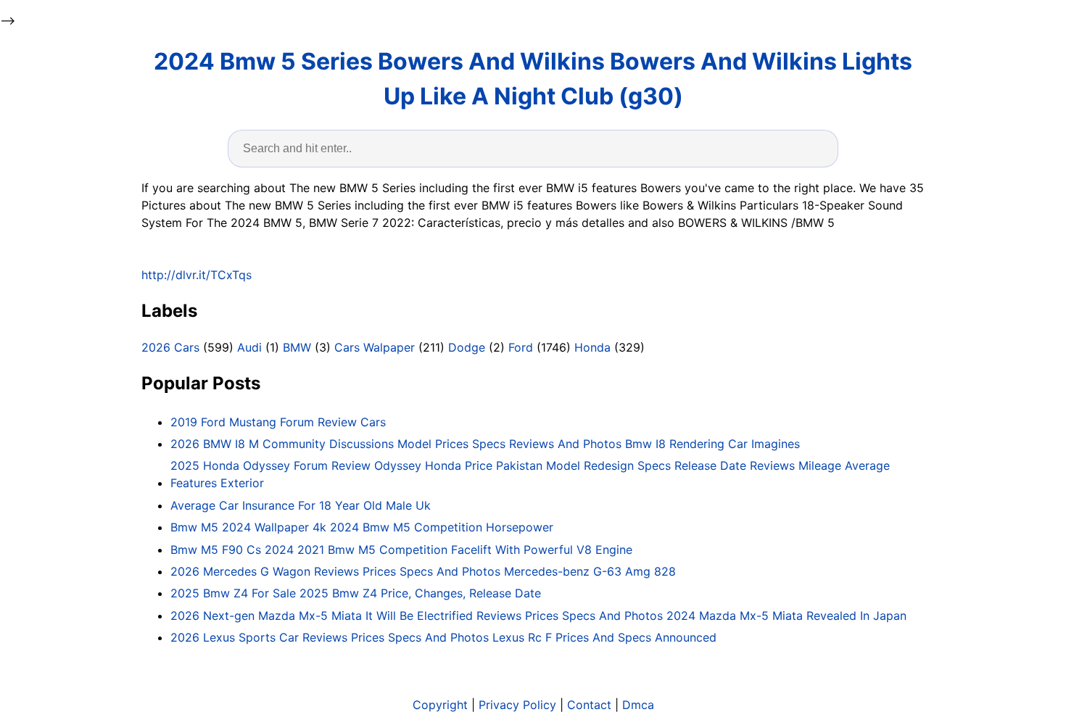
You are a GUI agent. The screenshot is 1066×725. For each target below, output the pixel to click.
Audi (249, 347)
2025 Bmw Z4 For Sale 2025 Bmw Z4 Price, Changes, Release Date (355, 593)
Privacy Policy (517, 704)
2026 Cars (170, 347)
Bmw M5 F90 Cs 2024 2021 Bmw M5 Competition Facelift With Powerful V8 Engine (401, 549)
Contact (589, 704)
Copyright (440, 704)
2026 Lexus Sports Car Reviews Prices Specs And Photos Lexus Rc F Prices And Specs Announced (443, 637)
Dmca (638, 704)
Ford (520, 347)
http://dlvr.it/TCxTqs (196, 275)
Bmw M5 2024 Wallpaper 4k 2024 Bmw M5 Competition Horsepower (361, 527)
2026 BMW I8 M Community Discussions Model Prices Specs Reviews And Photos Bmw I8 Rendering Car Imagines (485, 443)
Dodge (466, 347)
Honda (592, 347)
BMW (297, 347)
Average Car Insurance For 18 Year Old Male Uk (300, 505)
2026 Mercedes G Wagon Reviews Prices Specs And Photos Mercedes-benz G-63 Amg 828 (423, 571)
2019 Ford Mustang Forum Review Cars (278, 422)
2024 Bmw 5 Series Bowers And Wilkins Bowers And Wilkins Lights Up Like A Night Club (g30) (533, 78)
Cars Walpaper (374, 347)
